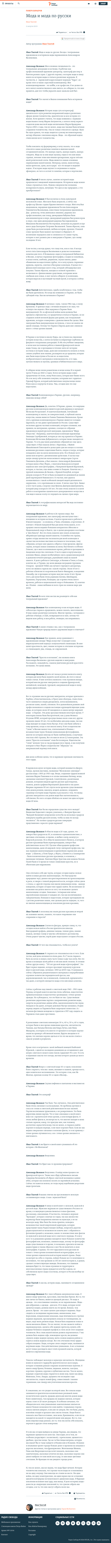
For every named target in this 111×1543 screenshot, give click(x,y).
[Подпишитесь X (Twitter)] (68, 1523)
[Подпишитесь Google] (58, 1523)
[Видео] (89, 3)
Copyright (32, 1535)
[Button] (61, 32)
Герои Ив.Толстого (68, 1509)
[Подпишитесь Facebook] (63, 1523)
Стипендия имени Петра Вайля (13, 1526)
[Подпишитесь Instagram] (83, 1523)
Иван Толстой (31, 22)
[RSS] (88, 1523)
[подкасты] (95, 3)
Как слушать (33, 1522)
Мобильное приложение (10, 1522)
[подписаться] (99, 1523)
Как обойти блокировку (37, 1526)
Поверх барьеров (34, 11)
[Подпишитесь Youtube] (73, 1523)
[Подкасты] (93, 1523)
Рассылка (32, 1531)
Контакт (4, 1535)
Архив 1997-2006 (7, 1531)
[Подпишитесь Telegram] (78, 1523)
